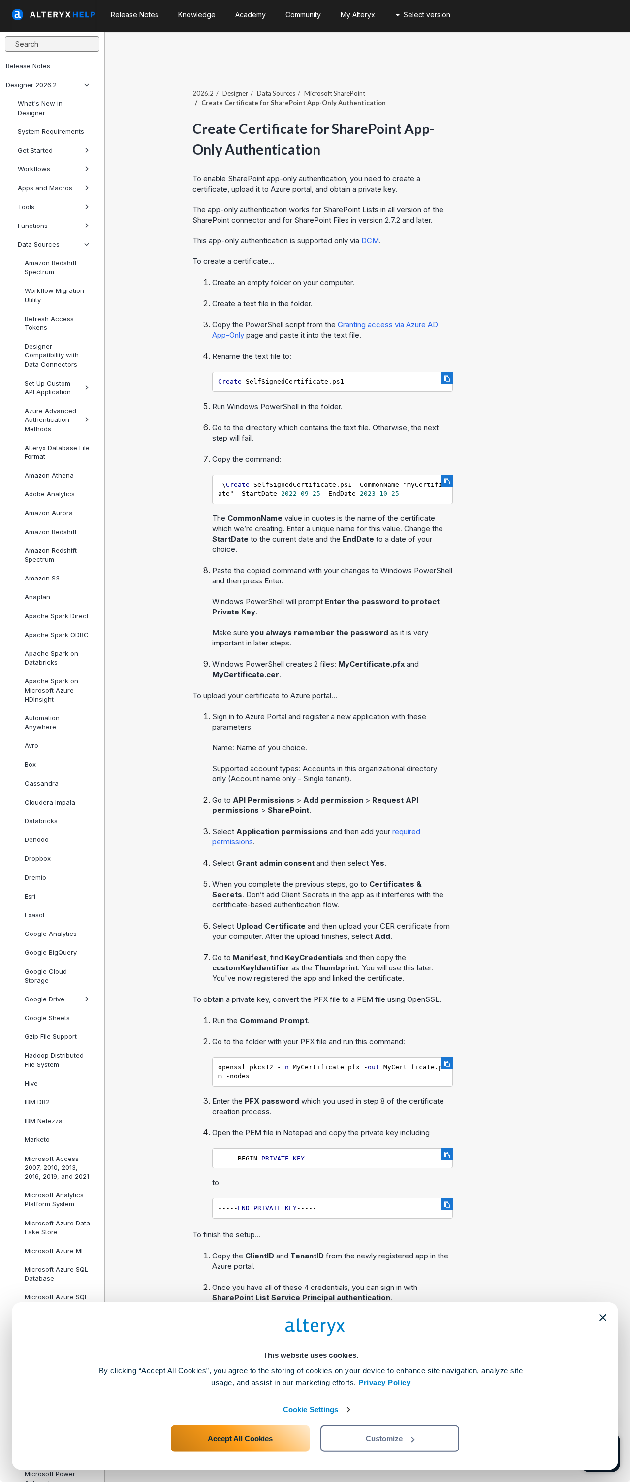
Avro (31, 745)
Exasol (34, 915)
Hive (31, 1083)
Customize (384, 1438)
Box (30, 764)
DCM (370, 240)
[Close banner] (602, 1317)
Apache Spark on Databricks (51, 657)
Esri (30, 896)
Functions (33, 225)
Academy (250, 14)
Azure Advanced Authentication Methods (50, 419)
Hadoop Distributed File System (54, 1059)
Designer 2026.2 (31, 85)
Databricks (41, 821)
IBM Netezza (44, 1121)
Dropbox (38, 858)
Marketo (37, 1139)
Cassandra (42, 783)
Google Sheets (47, 1018)
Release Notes (28, 66)
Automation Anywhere (42, 722)
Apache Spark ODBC (57, 635)
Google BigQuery (51, 952)
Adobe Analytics (50, 494)
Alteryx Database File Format (57, 452)
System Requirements (51, 131)
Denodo (37, 839)
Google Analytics (51, 933)
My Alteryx (358, 14)
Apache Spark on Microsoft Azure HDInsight (51, 690)
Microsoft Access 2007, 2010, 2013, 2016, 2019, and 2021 (57, 1167)
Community (303, 14)
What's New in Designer (40, 107)
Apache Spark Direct (57, 616)
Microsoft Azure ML (55, 1251)
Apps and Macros (45, 188)
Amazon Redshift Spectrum (51, 267)
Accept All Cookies (240, 1438)
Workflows (34, 169)
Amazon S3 (42, 578)
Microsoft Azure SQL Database (56, 1273)
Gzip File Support (51, 1036)
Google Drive (44, 999)
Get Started (35, 150)
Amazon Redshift (51, 532)
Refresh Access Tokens (49, 323)
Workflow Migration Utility (54, 295)
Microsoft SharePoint (334, 93)
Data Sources (39, 244)
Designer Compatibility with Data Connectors (52, 355)
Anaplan (37, 597)
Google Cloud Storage (46, 975)
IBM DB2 (37, 1102)
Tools (26, 207)
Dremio (35, 877)
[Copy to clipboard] (447, 378)
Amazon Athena (49, 475)
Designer (235, 93)
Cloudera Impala (50, 802)
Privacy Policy (384, 1382)
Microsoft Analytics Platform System (54, 1199)
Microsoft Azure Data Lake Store (57, 1227)
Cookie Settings (311, 1409)
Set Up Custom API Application (48, 387)
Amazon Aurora (49, 512)
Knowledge (197, 14)
